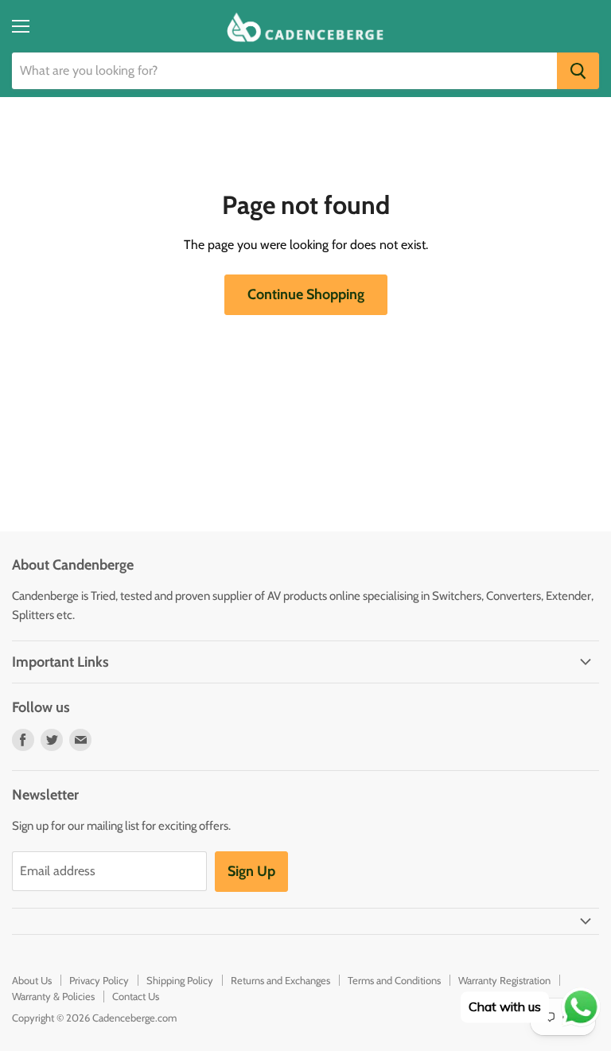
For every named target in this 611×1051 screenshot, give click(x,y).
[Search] (578, 71)
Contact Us (135, 996)
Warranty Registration (504, 980)
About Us (32, 980)
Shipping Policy (179, 980)
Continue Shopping (305, 294)
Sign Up (251, 871)
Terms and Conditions (394, 980)
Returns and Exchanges (280, 980)
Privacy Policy (99, 980)
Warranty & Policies (53, 996)
